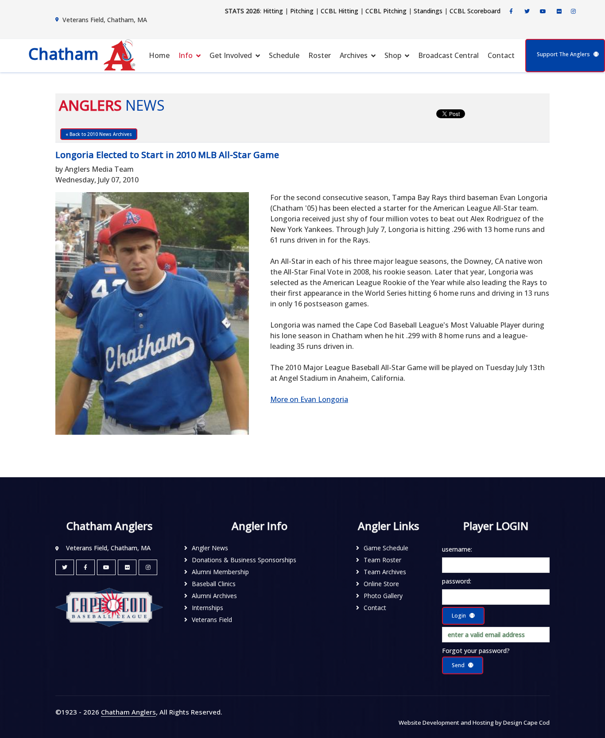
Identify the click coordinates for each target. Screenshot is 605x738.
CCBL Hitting (339, 11)
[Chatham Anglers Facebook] (511, 11)
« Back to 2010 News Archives (99, 134)
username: (457, 549)
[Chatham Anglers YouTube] (106, 567)
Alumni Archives (214, 595)
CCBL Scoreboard (475, 11)
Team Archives (385, 572)
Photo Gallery (383, 595)
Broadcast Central (448, 55)
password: (456, 581)
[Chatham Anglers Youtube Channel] (543, 11)
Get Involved (230, 55)
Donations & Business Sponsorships (244, 560)
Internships (207, 607)
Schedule (284, 55)
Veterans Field (212, 619)
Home (159, 55)
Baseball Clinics (214, 584)
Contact (501, 55)
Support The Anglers (563, 54)
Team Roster (382, 560)
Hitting (273, 11)
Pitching (302, 11)
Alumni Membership (220, 572)
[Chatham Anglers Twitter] (527, 11)
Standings (428, 11)
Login (459, 615)
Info (185, 55)
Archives (354, 55)
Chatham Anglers (128, 711)
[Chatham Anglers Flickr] (559, 11)
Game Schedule (386, 548)
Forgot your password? (476, 650)
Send (458, 665)
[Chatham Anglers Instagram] (573, 11)
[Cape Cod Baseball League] (109, 607)
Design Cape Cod (526, 722)
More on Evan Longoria (309, 399)
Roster (319, 55)
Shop (392, 55)
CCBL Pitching (386, 11)
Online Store (381, 584)
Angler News (210, 548)
